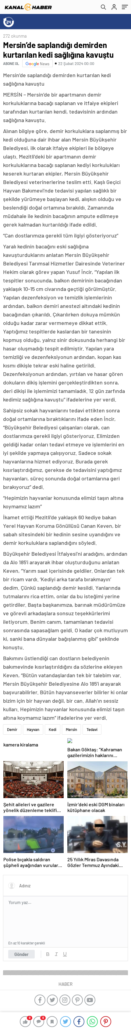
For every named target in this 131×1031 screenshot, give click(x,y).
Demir (12, 729)
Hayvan (33, 729)
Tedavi (92, 729)
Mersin (71, 729)
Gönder (21, 954)
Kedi (52, 729)
